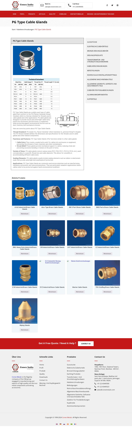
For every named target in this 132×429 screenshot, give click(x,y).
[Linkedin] (117, 5)
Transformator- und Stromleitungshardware (97, 61)
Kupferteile (92, 99)
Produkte (31, 14)
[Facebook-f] (107, 5)
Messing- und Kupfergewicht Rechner (100, 14)
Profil (22, 14)
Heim (14, 14)
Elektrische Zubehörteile (97, 46)
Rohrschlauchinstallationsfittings (102, 75)
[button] (39, 49)
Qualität (52, 14)
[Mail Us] (42, 5)
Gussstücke (92, 42)
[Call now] (69, 5)
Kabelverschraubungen (25, 29)
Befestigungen (93, 71)
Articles (42, 14)
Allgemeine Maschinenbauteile (100, 79)
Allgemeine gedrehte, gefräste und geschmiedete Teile (102, 85)
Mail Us (47, 4)
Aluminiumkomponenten (97, 95)
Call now (76, 4)
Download (62, 14)
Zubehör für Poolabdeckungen (100, 90)
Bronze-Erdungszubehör (97, 51)
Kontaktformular (76, 14)
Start (13, 29)
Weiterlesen (24, 213)
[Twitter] (112, 5)
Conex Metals (17, 377)
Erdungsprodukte (95, 55)
